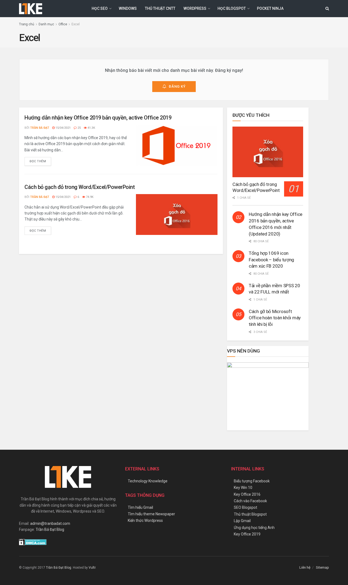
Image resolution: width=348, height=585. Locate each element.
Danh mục (46, 24)
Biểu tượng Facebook (252, 481)
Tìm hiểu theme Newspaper (151, 514)
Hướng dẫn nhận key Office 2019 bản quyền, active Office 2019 (97, 117)
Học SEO (100, 8)
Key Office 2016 (247, 494)
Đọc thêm (38, 161)
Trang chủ (26, 24)
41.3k (91, 128)
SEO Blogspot (245, 507)
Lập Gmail (242, 521)
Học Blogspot (231, 8)
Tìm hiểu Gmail (140, 507)
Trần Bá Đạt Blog (50, 529)
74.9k (89, 197)
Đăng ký (177, 86)
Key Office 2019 (247, 534)
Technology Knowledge (147, 481)
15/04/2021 (63, 128)
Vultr (92, 567)
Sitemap (322, 567)
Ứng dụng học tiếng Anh (254, 527)
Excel (76, 24)
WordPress (195, 8)
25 (79, 128)
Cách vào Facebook (250, 501)
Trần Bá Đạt (39, 128)
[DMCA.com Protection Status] (32, 542)
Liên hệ (304, 567)
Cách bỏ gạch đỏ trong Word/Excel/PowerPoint (79, 187)
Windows (128, 8)
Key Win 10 (243, 487)
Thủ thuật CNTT (160, 8)
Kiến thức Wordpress (145, 520)
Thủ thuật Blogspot (250, 514)
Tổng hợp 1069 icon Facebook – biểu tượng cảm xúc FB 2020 (271, 259)
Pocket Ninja (270, 8)
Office (62, 24)
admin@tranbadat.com (50, 523)
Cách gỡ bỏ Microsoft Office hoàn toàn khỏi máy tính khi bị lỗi (275, 318)
